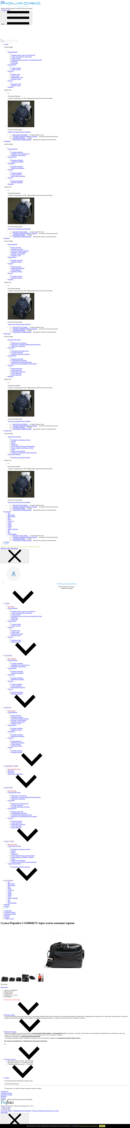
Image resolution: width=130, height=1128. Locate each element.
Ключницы (14, 444)
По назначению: (13, 52)
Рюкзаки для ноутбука (18, 254)
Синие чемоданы (16, 370)
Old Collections (12, 534)
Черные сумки (15, 74)
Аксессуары (7, 430)
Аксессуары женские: (14, 454)
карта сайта (4, 1112)
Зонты (13, 449)
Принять (102, 1126)
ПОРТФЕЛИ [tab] (8, 655)
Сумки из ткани (16, 68)
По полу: (10, 80)
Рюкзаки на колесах (17, 249)
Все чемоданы (12, 791)
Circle (9, 527)
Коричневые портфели (18, 176)
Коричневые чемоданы (18, 371)
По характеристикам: (14, 339)
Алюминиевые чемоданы (19, 360)
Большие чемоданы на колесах (20, 354)
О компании (8, 910)
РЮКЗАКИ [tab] (8, 707)
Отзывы (6, 917)
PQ (9, 531)
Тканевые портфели (17, 161)
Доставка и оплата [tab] (10, 1059)
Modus (10, 526)
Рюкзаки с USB (16, 255)
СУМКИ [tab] (7, 603)
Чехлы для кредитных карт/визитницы (23, 446)
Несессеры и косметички (15, 774)
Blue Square (11, 515)
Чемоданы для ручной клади (20, 351)
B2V (9, 518)
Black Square (11, 516)
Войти (3, 1)
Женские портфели (17, 182)
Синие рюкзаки (16, 270)
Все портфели (12, 658)
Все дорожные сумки (14, 769)
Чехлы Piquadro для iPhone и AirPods (22, 448)
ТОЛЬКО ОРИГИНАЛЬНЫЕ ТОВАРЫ (25, 136)
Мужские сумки (16, 84)
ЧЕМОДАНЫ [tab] (8, 787)
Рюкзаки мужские (16, 276)
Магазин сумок (5, 548)
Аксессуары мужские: (14, 436)
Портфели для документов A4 (20, 153)
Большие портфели (17, 166)
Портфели (7, 141)
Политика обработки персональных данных (45, 1110)
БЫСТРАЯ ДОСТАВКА (20, 135)
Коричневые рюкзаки (17, 268)
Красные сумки (16, 79)
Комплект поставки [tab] (10, 1031)
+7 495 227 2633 (5, 10)
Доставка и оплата (9, 912)
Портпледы (14, 61)
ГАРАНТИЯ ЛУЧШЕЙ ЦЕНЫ (22, 139)
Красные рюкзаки (16, 271)
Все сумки (11, 606)
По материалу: (12, 64)
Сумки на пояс (15, 58)
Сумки (6, 44)
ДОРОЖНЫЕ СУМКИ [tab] (11, 766)
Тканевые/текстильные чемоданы (21, 362)
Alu (9, 513)
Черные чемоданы (16, 368)
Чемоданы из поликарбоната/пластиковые (24, 363)
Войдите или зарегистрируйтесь (67, 583)
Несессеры (14, 63)
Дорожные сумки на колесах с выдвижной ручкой (26, 60)
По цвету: (11, 71)
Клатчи (13, 441)
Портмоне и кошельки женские (20, 457)
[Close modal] (15, 1120)
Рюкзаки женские (16, 278)
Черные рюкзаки (16, 266)
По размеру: (11, 163)
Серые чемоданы (16, 373)
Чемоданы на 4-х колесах (18, 343)
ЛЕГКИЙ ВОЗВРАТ (19, 138)
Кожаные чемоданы (17, 359)
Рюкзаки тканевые (17, 260)
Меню (3, 24)
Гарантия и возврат (10, 914)
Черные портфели (16, 173)
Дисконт (6, 542)
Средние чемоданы (17, 352)
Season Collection (13, 529)
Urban (9, 523)
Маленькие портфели (17, 168)
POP (9, 532)
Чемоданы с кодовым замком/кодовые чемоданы (26, 344)
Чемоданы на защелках (18, 346)
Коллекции (7, 511)
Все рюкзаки (11, 710)
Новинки (10, 87)
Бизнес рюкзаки (16, 247)
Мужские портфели (17, 181)
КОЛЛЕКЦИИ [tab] (9, 880)
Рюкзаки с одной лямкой (18, 252)
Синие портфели (16, 174)
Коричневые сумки (17, 77)
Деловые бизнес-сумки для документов (23, 55)
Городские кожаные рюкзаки (20, 250)
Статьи (6, 543)
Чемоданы (7, 333)
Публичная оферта (6, 1110)
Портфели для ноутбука (18, 155)
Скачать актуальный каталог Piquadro (19, 132)
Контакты (7, 915)
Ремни (13, 443)
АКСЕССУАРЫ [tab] (9, 841)
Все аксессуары (12, 844)
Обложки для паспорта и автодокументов (24, 452)
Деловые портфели (17, 152)
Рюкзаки (6, 238)
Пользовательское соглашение (22, 1110)
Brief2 (9, 519)
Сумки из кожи (16, 69)
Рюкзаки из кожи (16, 262)
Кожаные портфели (17, 160)
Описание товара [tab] (9, 1015)
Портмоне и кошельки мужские (20, 440)
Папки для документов (18, 451)
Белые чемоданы (16, 375)
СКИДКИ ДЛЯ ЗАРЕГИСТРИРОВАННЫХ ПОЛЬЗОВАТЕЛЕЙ (20, 546)
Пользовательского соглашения (88, 1126)
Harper (10, 524)
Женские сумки (16, 85)
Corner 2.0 (11, 521)
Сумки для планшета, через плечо (21, 56)
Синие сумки (15, 76)
